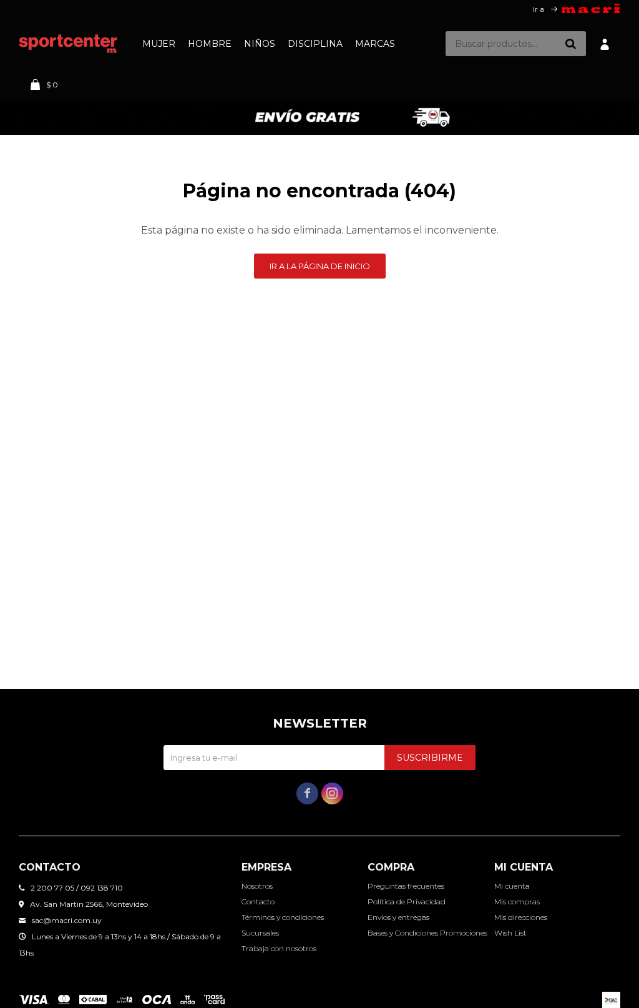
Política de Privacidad (407, 901)
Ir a (538, 9)
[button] (570, 43)
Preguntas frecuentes (406, 886)
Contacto (258, 901)
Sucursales (260, 932)
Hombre (210, 43)
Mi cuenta (512, 886)
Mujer (158, 43)
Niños (259, 43)
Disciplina (315, 43)
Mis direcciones (520, 917)
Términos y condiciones (282, 917)
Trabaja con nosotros (278, 948)
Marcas (375, 43)
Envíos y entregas (398, 917)
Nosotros (257, 886)
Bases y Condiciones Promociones (427, 932)
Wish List (510, 932)
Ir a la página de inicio (320, 266)
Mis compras (517, 901)
